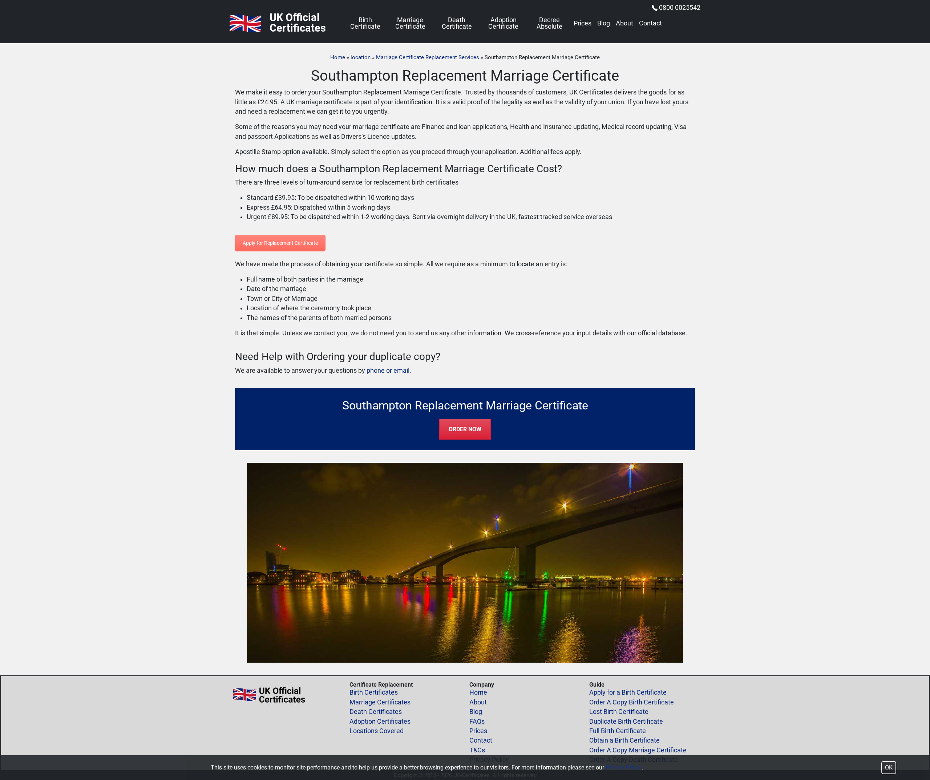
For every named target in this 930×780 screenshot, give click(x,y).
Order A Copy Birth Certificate (631, 702)
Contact (650, 23)
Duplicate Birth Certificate (626, 721)
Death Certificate (457, 23)
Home (337, 57)
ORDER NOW (465, 429)
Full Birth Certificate (617, 731)
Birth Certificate (365, 23)
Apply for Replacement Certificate (280, 243)
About (624, 23)
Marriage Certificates (380, 702)
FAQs (477, 721)
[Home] (245, 23)
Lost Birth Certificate (618, 711)
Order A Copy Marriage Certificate (638, 750)
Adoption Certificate (503, 23)
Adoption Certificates (380, 721)
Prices (582, 23)
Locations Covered (376, 731)
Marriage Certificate (410, 23)
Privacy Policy (624, 768)
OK (889, 767)
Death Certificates (375, 711)
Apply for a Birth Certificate (628, 692)
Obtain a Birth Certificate (624, 740)
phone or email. (389, 370)
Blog (603, 23)
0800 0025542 (679, 7)
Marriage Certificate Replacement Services (427, 57)
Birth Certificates (373, 692)
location (361, 57)
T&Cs (477, 750)
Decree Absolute (549, 23)
